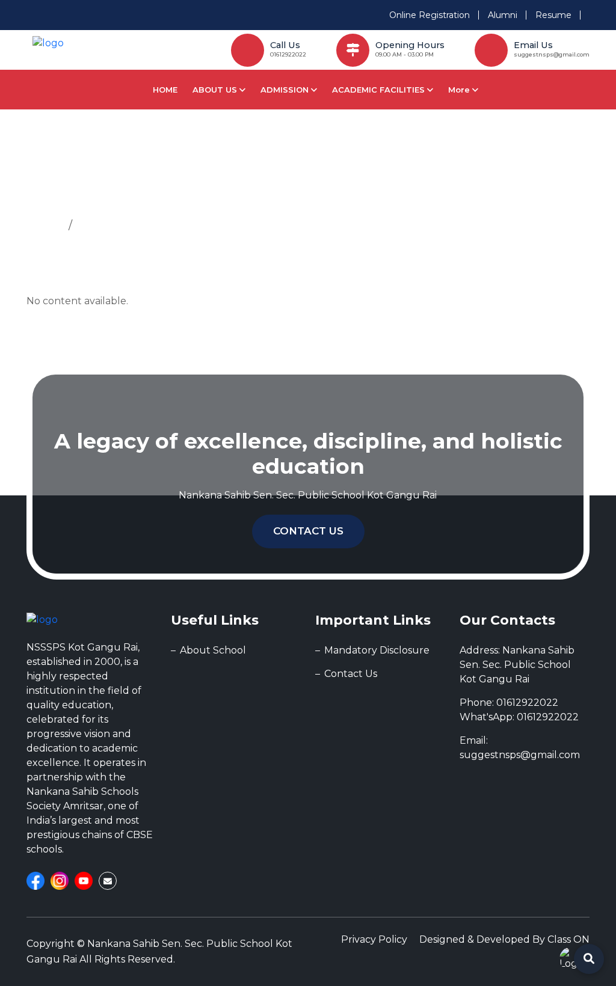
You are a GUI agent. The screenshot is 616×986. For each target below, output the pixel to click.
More (460, 89)
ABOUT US (215, 89)
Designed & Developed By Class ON (504, 939)
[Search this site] (589, 959)
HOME (165, 89)
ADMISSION (285, 89)
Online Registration (429, 15)
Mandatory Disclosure (377, 650)
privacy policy (374, 939)
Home (44, 225)
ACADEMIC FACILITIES (379, 89)
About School (213, 650)
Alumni (502, 15)
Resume (553, 15)
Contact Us (308, 531)
